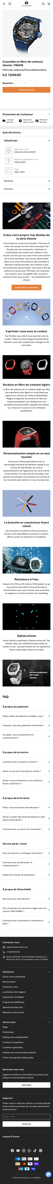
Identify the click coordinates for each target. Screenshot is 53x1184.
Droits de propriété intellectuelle (18, 1057)
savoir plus (26, 1085)
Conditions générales (13, 1047)
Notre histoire (9, 981)
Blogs (5, 1027)
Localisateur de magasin (14, 992)
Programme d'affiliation (13, 1002)
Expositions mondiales (13, 997)
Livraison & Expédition (13, 1042)
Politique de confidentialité (15, 1037)
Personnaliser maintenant (26, 287)
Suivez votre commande (14, 976)
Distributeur (8, 1032)
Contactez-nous (10, 987)
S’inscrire (26, 1124)
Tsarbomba (22, 1178)
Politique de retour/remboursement (19, 1052)
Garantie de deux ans (13, 1007)
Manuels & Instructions (13, 1012)
